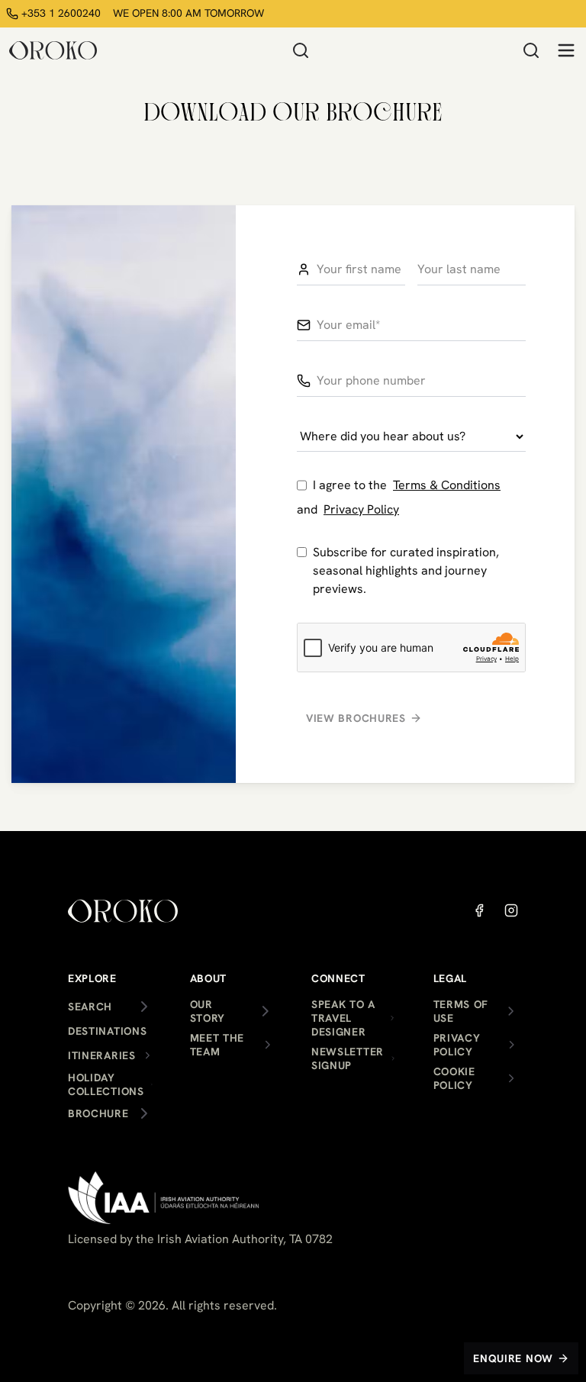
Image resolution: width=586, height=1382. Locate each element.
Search (90, 1006)
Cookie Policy (454, 1078)
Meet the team (217, 1044)
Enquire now (513, 1358)
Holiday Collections (106, 1084)
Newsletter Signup (347, 1058)
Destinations (107, 1031)
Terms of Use (461, 1011)
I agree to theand (399, 497)
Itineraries (102, 1055)
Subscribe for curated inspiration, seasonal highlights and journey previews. (406, 570)
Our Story (208, 1011)
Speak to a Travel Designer (343, 1018)
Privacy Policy (361, 509)
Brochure (98, 1113)
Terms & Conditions (447, 485)
